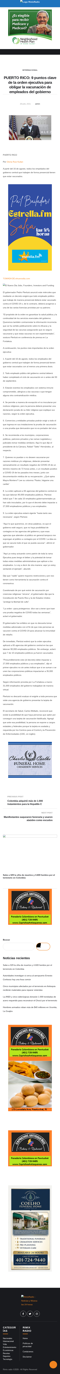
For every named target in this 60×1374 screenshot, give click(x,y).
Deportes (6, 1356)
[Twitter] (30, 1314)
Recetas (6, 1353)
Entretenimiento (9, 1347)
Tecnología (7, 1359)
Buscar (6, 940)
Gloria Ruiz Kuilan (15, 162)
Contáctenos (28, 1352)
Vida (5, 1344)
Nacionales (7, 1338)
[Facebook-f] (23, 1314)
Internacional (30, 70)
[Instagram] (37, 1314)
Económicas (8, 1350)
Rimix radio (7, 1369)
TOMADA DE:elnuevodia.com (16, 278)
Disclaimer (27, 1357)
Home (25, 1338)
